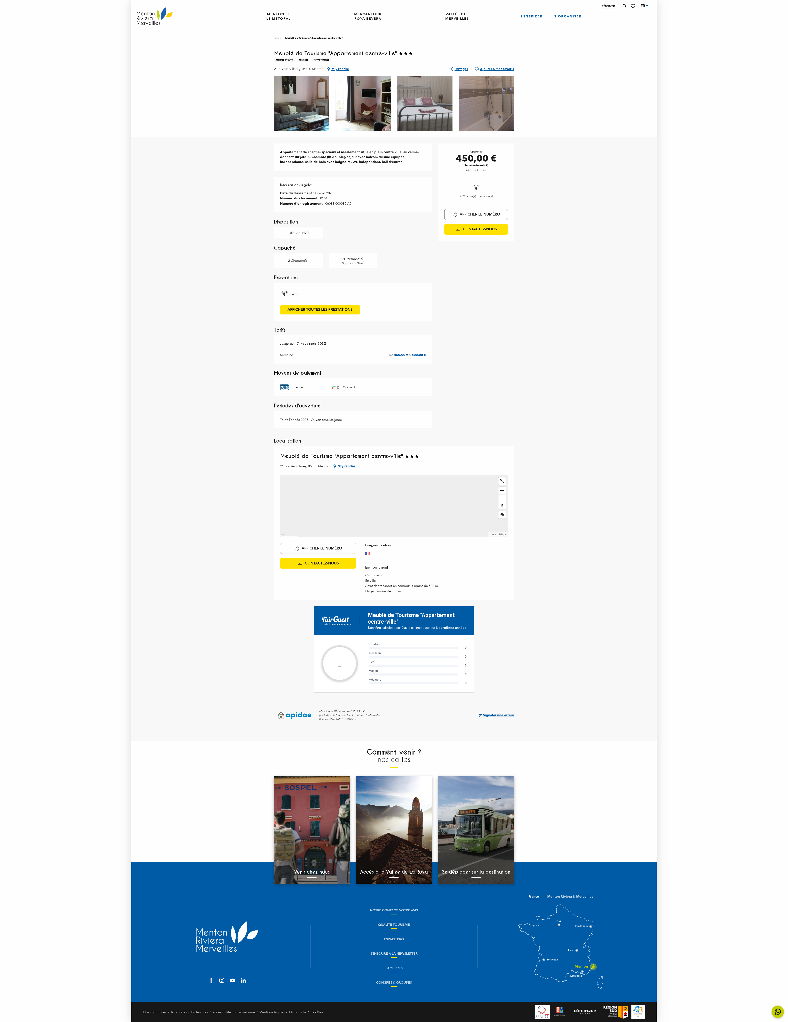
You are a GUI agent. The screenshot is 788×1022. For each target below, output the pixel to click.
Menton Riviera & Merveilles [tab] (570, 896)
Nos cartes (179, 1012)
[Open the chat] (778, 1012)
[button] (624, 6)
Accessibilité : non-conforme (233, 1012)
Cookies (317, 1012)
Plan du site (297, 1012)
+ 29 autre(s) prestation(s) (476, 196)
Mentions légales (272, 1012)
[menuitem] (154, 16)
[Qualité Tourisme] (542, 1012)
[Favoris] (633, 6)
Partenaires (199, 1012)
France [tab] (534, 896)
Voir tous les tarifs (476, 170)
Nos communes (154, 1012)
